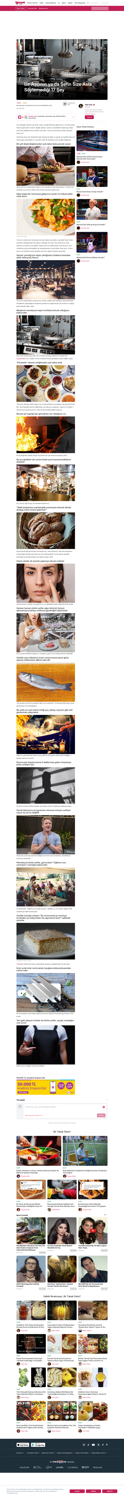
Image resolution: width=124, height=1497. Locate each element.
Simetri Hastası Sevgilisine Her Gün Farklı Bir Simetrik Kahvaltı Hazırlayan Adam (61, 1426)
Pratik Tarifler (20, 8)
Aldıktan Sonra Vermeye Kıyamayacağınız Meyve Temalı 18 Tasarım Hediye (92, 1393)
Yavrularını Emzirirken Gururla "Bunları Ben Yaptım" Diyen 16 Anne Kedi (92, 1326)
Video (42, 3)
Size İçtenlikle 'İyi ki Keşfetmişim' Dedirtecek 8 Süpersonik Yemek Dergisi (30, 1426)
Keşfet (70, 3)
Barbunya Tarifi (43, 8)
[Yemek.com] (20, 2)
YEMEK (18, 103)
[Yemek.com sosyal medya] (59, 1461)
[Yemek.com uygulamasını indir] (22, 1445)
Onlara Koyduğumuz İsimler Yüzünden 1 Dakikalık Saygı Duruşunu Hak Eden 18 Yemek (90, 1426)
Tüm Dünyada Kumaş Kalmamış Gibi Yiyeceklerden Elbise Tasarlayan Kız (30, 1393)
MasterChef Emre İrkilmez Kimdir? (91, 257)
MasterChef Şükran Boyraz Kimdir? (91, 225)
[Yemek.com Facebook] (102, 1445)
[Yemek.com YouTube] (93, 1445)
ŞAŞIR (25, 103)
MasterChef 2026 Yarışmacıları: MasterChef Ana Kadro (90, 158)
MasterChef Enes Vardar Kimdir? (90, 192)
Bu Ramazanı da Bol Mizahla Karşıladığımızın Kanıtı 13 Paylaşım (92, 1205)
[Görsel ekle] (103, 1107)
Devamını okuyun (90, 114)
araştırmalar (20, 359)
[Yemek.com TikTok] (88, 1445)
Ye (59, 3)
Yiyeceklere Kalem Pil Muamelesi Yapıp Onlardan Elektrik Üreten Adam (60, 1326)
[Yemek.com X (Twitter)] (98, 1445)
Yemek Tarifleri (32, 3)
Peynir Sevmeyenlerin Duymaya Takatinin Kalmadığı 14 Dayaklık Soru (29, 1359)
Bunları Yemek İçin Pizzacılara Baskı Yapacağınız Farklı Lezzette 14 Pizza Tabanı (92, 1359)
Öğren (64, 3)
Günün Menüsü (51, 3)
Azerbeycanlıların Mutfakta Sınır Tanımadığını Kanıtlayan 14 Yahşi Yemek (60, 1393)
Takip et (89, 117)
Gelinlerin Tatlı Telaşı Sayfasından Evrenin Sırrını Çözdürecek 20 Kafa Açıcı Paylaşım (30, 1326)
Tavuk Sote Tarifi (21, 236)
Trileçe (19, 964)
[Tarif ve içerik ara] (88, 3)
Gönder (101, 1115)
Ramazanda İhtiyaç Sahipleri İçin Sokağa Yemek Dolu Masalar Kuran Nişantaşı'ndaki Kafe (61, 1205)
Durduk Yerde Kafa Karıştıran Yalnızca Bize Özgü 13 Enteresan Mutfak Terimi (60, 1359)
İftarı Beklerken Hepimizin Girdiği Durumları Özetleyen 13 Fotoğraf (85, 1172)
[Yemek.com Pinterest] (107, 1445)
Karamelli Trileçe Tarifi (23, 960)
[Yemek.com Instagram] (84, 1445)
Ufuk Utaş (88, 105)
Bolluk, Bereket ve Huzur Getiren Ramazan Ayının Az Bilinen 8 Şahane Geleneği (37, 1172)
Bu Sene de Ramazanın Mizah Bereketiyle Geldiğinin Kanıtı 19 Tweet (29, 1205)
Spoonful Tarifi (32, 8)
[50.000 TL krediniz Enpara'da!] (45, 1087)
